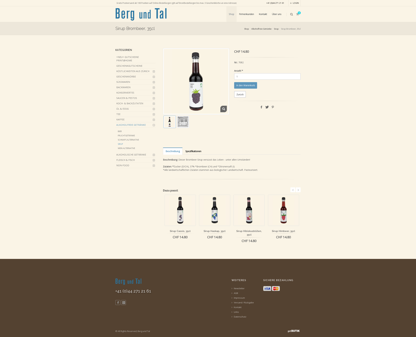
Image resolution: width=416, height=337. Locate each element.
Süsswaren (123, 81)
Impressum (239, 298)
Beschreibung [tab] (173, 151)
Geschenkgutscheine (129, 65)
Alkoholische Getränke (131, 154)
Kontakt (263, 14)
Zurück (240, 94)
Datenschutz (239, 316)
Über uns (276, 14)
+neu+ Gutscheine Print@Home (127, 58)
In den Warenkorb (245, 85)
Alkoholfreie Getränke (261, 28)
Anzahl (238, 70)
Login (295, 3)
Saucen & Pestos (126, 98)
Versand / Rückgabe (243, 302)
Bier (120, 131)
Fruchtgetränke (126, 135)
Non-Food (122, 165)
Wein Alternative (126, 148)
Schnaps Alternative (128, 139)
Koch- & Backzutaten (129, 103)
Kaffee (120, 119)
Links (236, 312)
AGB (235, 293)
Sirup (276, 28)
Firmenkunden (246, 14)
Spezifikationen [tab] (193, 151)
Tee (118, 114)
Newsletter (239, 288)
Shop (231, 14)
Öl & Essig (122, 108)
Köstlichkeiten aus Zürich (132, 71)
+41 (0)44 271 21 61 (275, 3)
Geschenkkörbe (126, 76)
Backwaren (123, 87)
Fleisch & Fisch (125, 160)
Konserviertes (125, 92)
